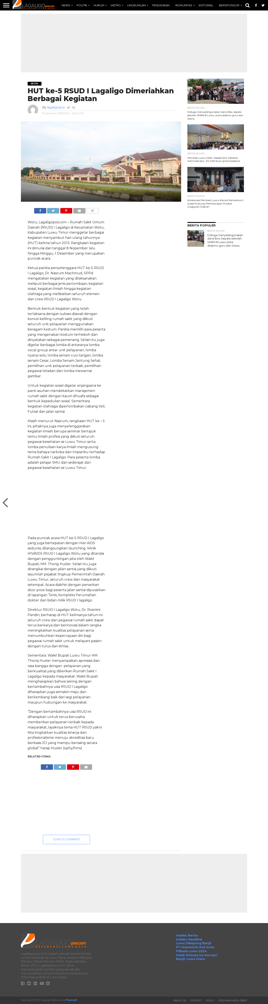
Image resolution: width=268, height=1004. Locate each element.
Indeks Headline (189, 939)
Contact (196, 1000)
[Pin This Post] (66, 210)
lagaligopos (56, 107)
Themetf (71, 1000)
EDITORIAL (206, 5)
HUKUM (99, 5)
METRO (116, 5)
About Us (179, 1000)
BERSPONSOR (229, 5)
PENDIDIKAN (161, 5)
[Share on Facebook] (40, 210)
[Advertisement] (134, 43)
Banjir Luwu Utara (190, 959)
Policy (210, 1000)
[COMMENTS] (92, 210)
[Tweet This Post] (53, 210)
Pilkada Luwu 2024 (191, 951)
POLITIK (82, 5)
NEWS (66, 5)
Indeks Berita (187, 935)
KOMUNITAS (183, 5)
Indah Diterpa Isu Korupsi (196, 955)
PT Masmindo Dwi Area (195, 947)
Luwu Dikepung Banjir (194, 943)
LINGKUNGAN (136, 5)
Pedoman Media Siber (232, 1000)
